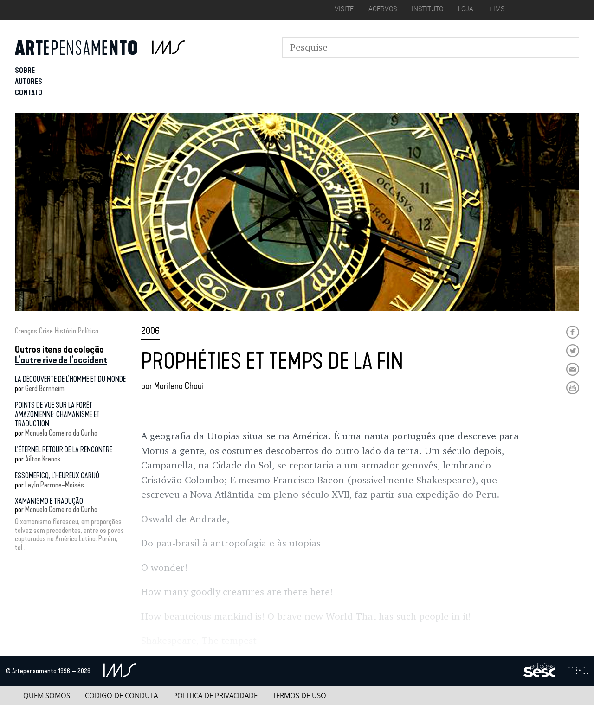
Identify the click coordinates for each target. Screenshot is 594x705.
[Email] (572, 369)
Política (88, 331)
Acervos (382, 9)
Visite (344, 9)
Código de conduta (121, 695)
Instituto (427, 9)
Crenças (26, 331)
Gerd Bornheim (45, 388)
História (65, 331)
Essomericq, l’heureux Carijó (57, 475)
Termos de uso (299, 695)
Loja (465, 9)
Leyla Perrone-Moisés (54, 485)
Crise (46, 331)
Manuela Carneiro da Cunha (61, 433)
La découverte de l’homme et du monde (70, 379)
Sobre (25, 70)
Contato (28, 92)
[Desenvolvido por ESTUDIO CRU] (578, 671)
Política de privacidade (215, 695)
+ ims (496, 9)
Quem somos (46, 695)
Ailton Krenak (42, 459)
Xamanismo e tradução (49, 501)
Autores (28, 81)
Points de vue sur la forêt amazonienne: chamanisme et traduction (57, 414)
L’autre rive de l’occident (61, 359)
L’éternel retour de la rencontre (63, 449)
